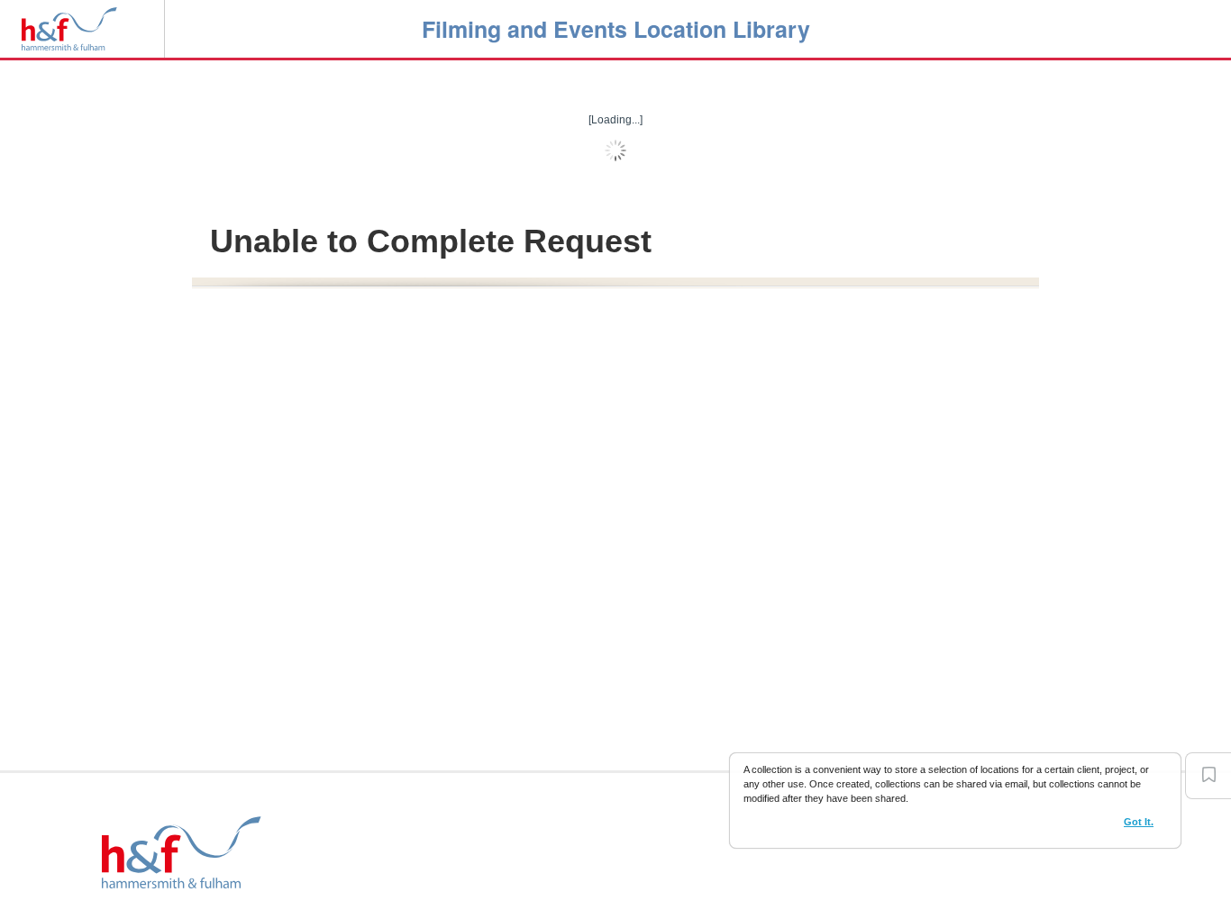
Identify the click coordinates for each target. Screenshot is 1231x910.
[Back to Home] (69, 26)
